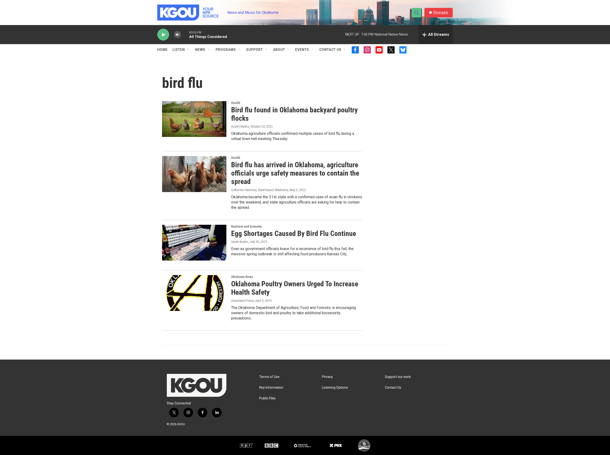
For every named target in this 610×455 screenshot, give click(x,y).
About (279, 50)
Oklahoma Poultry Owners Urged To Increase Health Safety (294, 288)
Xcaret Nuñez (240, 126)
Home (162, 50)
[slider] (185, 34)
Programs (226, 50)
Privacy (327, 377)
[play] (163, 34)
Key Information (271, 387)
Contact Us (330, 50)
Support (254, 50)
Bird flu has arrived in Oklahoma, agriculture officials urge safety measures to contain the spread (295, 173)
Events (302, 50)
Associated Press (242, 301)
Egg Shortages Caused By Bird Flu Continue (293, 233)
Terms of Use (269, 377)
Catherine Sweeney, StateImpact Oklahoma (259, 190)
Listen (179, 50)
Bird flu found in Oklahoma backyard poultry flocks (294, 114)
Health (235, 103)
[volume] (177, 34)
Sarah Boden (239, 242)
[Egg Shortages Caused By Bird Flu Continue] (194, 243)
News (200, 50)
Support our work (398, 377)
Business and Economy (246, 226)
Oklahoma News (242, 277)
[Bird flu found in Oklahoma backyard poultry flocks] (194, 119)
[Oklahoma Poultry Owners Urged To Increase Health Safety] (194, 293)
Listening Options (335, 387)
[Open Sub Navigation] (188, 50)
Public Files (267, 398)
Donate (440, 12)
